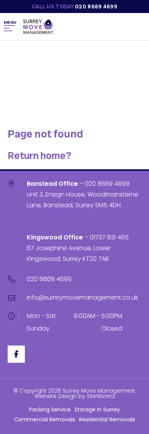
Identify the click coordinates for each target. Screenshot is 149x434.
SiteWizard (101, 396)
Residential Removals (107, 419)
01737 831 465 (109, 237)
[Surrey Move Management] (38, 26)
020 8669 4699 (107, 183)
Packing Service (50, 409)
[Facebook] (16, 354)
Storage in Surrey (97, 409)
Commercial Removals (44, 419)
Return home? (39, 155)
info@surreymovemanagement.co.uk (82, 297)
